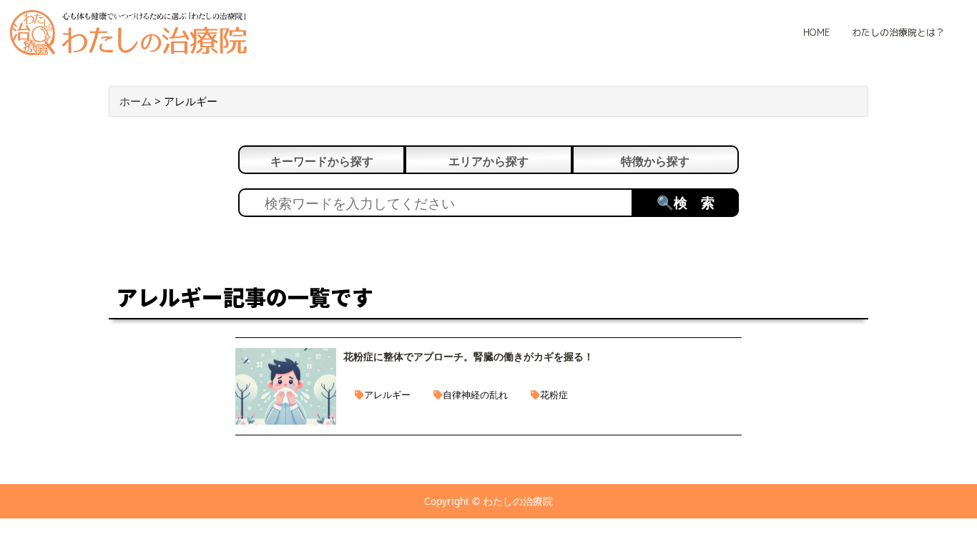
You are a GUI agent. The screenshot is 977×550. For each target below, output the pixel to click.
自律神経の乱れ (475, 394)
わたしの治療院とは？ (898, 32)
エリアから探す (488, 161)
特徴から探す (655, 161)
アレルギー (387, 394)
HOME (816, 32)
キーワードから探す (321, 161)
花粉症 (554, 394)
